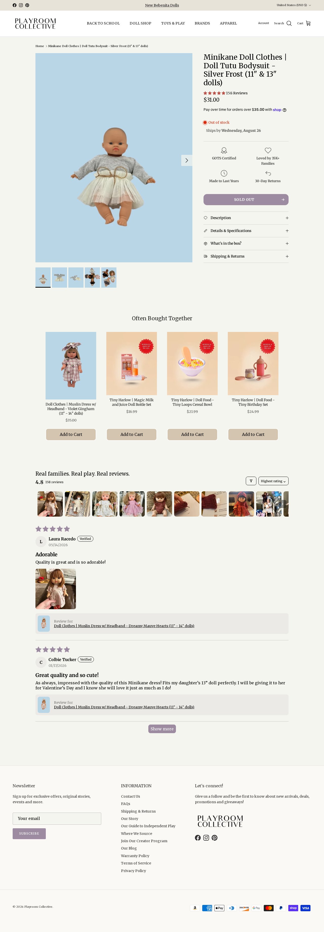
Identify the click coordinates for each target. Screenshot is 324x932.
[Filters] (251, 481)
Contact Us (130, 796)
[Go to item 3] (104, 504)
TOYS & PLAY (173, 23)
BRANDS (202, 23)
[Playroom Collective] (35, 23)
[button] (215, 93)
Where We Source (136, 833)
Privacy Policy (133, 871)
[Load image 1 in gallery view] (113, 157)
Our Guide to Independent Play (148, 826)
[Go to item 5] (159, 504)
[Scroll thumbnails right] (282, 504)
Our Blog (129, 848)
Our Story (129, 818)
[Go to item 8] (241, 504)
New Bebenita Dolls (162, 5)
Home (39, 46)
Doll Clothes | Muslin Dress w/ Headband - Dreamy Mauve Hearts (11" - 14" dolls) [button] (124, 626)
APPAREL (228, 23)
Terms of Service (136, 863)
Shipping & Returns (138, 811)
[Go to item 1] (50, 504)
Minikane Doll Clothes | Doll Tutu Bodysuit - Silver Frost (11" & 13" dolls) (98, 46)
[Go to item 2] (77, 504)
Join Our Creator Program (144, 841)
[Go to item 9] (268, 504)
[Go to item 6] (186, 504)
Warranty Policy (135, 856)
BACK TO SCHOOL (103, 23)
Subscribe (29, 833)
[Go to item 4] (132, 504)
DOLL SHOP (140, 23)
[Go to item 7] (214, 504)
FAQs (125, 803)
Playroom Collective (38, 906)
